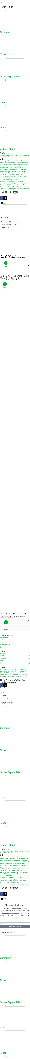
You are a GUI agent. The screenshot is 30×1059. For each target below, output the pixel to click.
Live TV (4, 217)
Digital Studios (10, 687)
